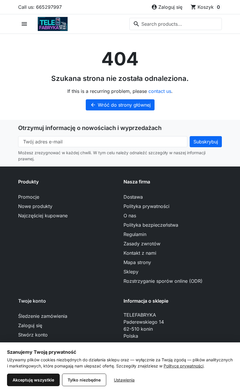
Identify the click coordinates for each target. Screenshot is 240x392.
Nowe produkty (35, 206)
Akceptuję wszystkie (33, 379)
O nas (130, 215)
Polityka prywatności (146, 206)
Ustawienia (124, 379)
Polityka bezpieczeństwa (151, 225)
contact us (159, 91)
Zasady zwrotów (142, 244)
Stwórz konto (33, 335)
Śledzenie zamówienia (42, 316)
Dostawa (133, 197)
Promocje (28, 197)
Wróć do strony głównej (120, 105)
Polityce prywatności (183, 365)
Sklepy (131, 272)
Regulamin (135, 234)
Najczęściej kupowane (43, 215)
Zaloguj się (30, 325)
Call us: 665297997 (40, 7)
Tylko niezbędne (84, 379)
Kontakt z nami (140, 253)
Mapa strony (137, 262)
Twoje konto (32, 301)
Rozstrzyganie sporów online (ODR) (163, 281)
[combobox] (175, 24)
